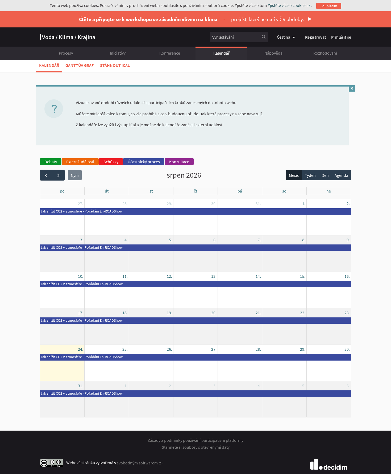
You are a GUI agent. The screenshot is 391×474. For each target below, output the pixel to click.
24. (80, 349)
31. (258, 203)
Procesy (66, 53)
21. (258, 312)
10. (80, 276)
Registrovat (315, 37)
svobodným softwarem (139, 462)
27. (80, 203)
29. (169, 203)
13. (214, 276)
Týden (310, 175)
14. (258, 276)
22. (302, 312)
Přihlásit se (341, 37)
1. (303, 203)
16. (347, 276)
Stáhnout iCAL (115, 65)
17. (80, 312)
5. (170, 239)
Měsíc (294, 175)
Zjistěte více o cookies (289, 5)
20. (214, 312)
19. (169, 312)
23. (347, 312)
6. (215, 239)
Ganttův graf (79, 65)
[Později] (58, 175)
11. (125, 276)
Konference (169, 53)
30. (214, 203)
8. (303, 239)
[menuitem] (287, 37)
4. (126, 239)
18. (125, 312)
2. (348, 203)
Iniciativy (118, 53)
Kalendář (221, 53)
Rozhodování (325, 53)
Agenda (341, 175)
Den (325, 175)
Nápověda (273, 53)
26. (169, 349)
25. (125, 349)
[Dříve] (46, 175)
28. (125, 203)
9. (348, 239)
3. (81, 239)
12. (169, 276)
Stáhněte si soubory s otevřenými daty (196, 447)
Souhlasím (329, 5)
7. (259, 239)
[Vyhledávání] (263, 37)
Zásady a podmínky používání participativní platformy (195, 440)
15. (302, 276)
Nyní (75, 175)
